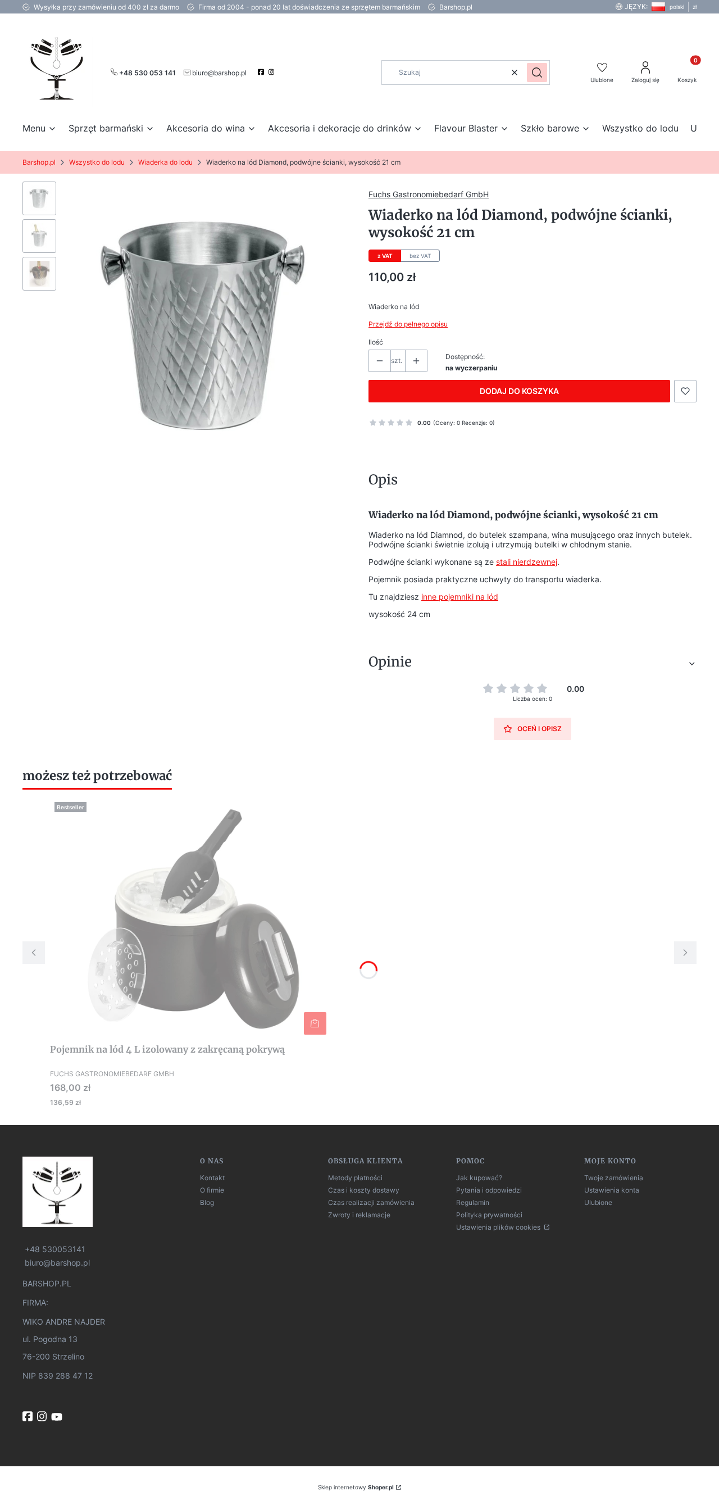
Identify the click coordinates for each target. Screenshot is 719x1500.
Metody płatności (355, 1177)
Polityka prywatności (489, 1215)
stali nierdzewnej (526, 562)
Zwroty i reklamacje (359, 1215)
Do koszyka (315, 1023)
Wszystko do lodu (97, 162)
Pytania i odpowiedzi (489, 1190)
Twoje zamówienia (613, 1177)
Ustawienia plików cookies (499, 1227)
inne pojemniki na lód (459, 596)
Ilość (375, 342)
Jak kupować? (479, 1177)
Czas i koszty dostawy (363, 1190)
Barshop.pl (39, 162)
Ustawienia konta (611, 1190)
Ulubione (598, 1202)
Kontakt (212, 1177)
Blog (207, 1202)
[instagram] (273, 72)
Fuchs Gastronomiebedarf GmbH (428, 194)
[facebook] (262, 72)
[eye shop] (106, 1192)
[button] (537, 72)
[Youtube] (58, 1417)
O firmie (212, 1190)
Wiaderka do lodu (165, 162)
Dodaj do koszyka (519, 391)
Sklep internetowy (356, 1487)
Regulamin (472, 1202)
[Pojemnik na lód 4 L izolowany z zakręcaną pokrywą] (190, 918)
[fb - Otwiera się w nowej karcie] (28, 1416)
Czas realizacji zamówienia (371, 1202)
